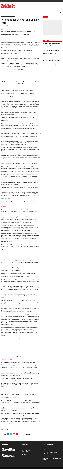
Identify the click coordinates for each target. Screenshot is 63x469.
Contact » (24, 454)
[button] (60, 12)
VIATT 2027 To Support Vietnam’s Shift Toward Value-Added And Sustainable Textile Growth (51, 52)
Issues (21, 12)
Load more (52, 65)
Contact (50, 12)
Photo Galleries (28, 12)
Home (3, 12)
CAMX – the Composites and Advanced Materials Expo (51, 453)
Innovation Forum (56, 467)
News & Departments (12, 12)
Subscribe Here (37, 12)
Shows (43, 12)
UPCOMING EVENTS (48, 444)
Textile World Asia (4, 16)
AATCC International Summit (48, 447)
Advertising (60, 0)
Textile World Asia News (11, 16)
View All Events (46, 463)
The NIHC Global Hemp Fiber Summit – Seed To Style (52, 459)
